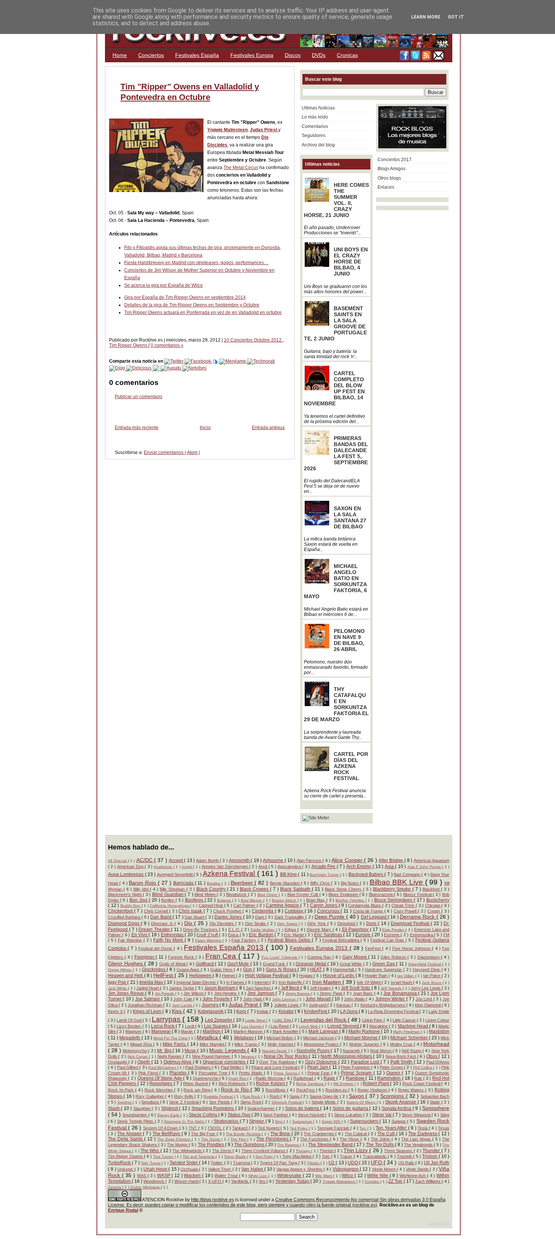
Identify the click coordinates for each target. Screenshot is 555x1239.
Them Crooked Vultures (264, 1150)
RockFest (306, 1090)
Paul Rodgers (198, 1067)
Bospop (224, 900)
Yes (263, 1181)
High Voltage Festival (267, 975)
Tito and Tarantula (199, 1156)
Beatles (214, 883)
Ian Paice (432, 975)
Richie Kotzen (271, 1083)
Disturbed (346, 923)
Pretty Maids (251, 1073)
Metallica (208, 1037)
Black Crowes (255, 889)
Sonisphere (435, 1108)
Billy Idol (141, 889)
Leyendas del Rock (324, 1020)
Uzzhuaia (189, 1169)
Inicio (205, 427)
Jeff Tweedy (391, 988)
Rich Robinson (233, 1083)
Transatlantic (375, 1156)
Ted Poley (299, 1128)
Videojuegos (346, 1169)
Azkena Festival (230, 873)
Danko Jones (228, 917)
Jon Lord (424, 999)
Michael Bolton (280, 1038)
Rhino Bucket (196, 1083)
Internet (262, 982)
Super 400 (332, 1121)
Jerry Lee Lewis (426, 988)
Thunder (431, 1150)
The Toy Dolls (380, 1144)
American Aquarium (431, 860)
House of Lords (339, 975)
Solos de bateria (302, 1108)
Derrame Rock (418, 917)
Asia (390, 866)
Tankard (240, 1128)
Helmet (229, 975)
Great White (351, 964)
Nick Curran (138, 1056)
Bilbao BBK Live (397, 882)
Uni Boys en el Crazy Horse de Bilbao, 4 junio (351, 261)
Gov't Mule (238, 964)
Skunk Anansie (401, 1102)
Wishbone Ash (413, 1175)
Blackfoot (431, 889)
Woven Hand (186, 1181)
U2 (332, 1162)
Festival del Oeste (156, 948)
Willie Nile (378, 1175)
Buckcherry (437, 900)
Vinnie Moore (384, 1169)
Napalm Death (275, 1051)
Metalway (244, 1037)
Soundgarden (135, 1115)
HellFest (163, 975)
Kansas (344, 1005)
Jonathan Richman (145, 1005)
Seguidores (313, 135)
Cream (434, 911)
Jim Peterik (165, 993)
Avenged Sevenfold (175, 874)
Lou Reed (280, 1026)
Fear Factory (244, 940)
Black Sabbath (296, 889)
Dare (260, 917)
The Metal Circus (241, 167)
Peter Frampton (356, 1067)
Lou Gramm (252, 1026)
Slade (435, 1102)
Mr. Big (165, 1050)
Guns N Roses (282, 969)
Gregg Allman (120, 970)
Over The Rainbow (277, 1062)
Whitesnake (290, 1175)
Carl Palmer (244, 905)
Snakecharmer (261, 1108)
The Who (150, 1150)
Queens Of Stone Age (160, 1078)
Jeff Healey (321, 988)
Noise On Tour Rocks (286, 1056)
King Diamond (428, 1005)
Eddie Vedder (263, 930)
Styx (279, 1121)
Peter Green (392, 1067)
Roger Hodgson (373, 1090)
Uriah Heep (156, 1169)
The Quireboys (249, 1144)
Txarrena (242, 1163)
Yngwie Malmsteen (227, 129)
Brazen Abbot (284, 900)
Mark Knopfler (286, 1031)
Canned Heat (211, 905)
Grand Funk (275, 964)
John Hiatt (253, 999)
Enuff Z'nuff (208, 935)
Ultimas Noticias (318, 108)
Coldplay (295, 911)
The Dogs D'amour (174, 1139)
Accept (176, 860)
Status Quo (239, 1114)
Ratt (418, 1078)
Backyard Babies (366, 874)
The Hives (350, 1139)
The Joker (381, 1139)
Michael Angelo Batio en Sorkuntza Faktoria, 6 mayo (335, 581)
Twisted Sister (184, 1162)
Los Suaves (216, 1026)
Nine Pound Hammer (212, 1056)
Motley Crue (402, 1044)
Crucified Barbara (125, 917)
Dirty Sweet (288, 924)
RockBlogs (276, 1090)
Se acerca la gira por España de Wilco (163, 285)
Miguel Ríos (141, 1044)
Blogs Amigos (391, 168)
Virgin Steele (418, 1169)
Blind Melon (205, 894)
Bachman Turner (325, 875)
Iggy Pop (117, 982)
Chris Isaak (191, 911)
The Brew (280, 1133)
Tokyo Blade (235, 1156)
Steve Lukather (348, 1115)
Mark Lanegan (323, 1031)
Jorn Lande (182, 1005)
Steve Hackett (311, 1115)
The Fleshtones (273, 1139)
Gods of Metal (173, 964)
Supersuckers (364, 1121)
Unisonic (125, 1169)
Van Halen (252, 1169)
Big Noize (350, 883)
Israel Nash (402, 982)
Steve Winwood (416, 1115)
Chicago (433, 905)
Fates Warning (208, 940)
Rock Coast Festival (421, 1083)
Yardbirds (240, 1181)
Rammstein (389, 1078)
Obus (432, 1056)
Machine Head (413, 1026)
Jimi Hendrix (226, 993)
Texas (443, 1128)
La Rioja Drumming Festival (394, 1011)
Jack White (118, 988)
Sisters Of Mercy (362, 1102)
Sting (444, 1115)
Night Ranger (170, 1056)
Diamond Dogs (124, 923)
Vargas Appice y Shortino (300, 1169)
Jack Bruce (432, 982)
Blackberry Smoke (392, 889)
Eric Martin (294, 935)
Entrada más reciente (137, 427)
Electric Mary (320, 929)
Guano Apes (189, 969)
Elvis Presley (393, 930)
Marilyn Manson (248, 1031)
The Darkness (423, 1133)
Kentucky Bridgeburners (383, 1005)
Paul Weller (232, 1067)
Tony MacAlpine (297, 1156)
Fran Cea (222, 956)
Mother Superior (364, 1044)
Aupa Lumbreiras (126, 874)
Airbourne (273, 860)
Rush (275, 1096)
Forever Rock (182, 957)
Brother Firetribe (350, 900)
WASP (164, 1175)
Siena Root (251, 1102)
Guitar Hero (221, 969)
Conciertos (151, 55)
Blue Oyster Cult (303, 894)
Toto (326, 1156)
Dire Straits (256, 923)
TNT (193, 1128)
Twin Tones (151, 1163)
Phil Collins (423, 1067)
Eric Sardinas (328, 934)
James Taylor (182, 988)
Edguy (291, 929)
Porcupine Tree (214, 1073)
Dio (189, 923)
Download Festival (411, 923)
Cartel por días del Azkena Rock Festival (351, 766)
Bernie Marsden (285, 883)
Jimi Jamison (261, 993)
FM (446, 935)
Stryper (257, 1121)
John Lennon (284, 999)
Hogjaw (306, 975)
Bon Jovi (139, 900)
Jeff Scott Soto (356, 988)
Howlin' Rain (376, 975)
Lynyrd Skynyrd (343, 1026)
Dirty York (317, 923)
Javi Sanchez (259, 988)
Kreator (287, 1011)
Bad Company (407, 874)
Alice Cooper (347, 860)
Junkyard (318, 1005)
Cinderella (263, 911)
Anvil (263, 866)
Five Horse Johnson (412, 948)
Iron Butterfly (291, 982)
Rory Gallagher (150, 1096)
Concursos (329, 911)
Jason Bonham (220, 988)
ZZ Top (395, 1181)
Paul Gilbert (128, 1067)
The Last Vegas (416, 1139)
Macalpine (379, 1026)
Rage (330, 1078)
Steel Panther (276, 1115)
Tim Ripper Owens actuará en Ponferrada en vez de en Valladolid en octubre (203, 312)
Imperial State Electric (196, 982)
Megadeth (130, 1037)
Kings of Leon (148, 1011)
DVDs (318, 55)
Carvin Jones (324, 905)
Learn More (425, 17)
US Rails (406, 1163)
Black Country (211, 889)
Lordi (190, 1026)
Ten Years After (392, 1128)
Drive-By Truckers (201, 929)
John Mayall (318, 999)
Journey (210, 1005)
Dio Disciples (222, 923)
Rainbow (355, 1078)
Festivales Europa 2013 (320, 948)
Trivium (430, 1156)
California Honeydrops (170, 905)
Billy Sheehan (173, 889)
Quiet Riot (237, 1078)
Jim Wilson (194, 993)
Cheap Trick (404, 905)
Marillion (212, 1031)
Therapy (303, 1151)
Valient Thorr (220, 1169)
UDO (353, 1162)
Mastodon (439, 1031)
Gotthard (205, 964)
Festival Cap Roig (387, 940)
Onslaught (118, 1062)
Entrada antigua (268, 427)
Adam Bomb (208, 860)
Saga (295, 1096)
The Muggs (178, 1144)
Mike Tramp (246, 1044)
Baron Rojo (143, 883)
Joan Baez (363, 993)
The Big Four (203, 1133)
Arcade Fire (324, 866)
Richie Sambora (310, 1084)
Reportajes (161, 1083)
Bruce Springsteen (394, 900)
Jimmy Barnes (298, 993)
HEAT (316, 969)
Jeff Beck (291, 988)
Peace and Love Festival (274, 1067)
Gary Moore (355, 957)
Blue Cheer (268, 895)
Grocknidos (154, 969)
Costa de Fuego (368, 911)
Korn (241, 1011)
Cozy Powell (406, 911)
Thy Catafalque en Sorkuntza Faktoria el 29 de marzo (336, 704)
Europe (363, 934)
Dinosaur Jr (162, 923)
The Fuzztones (315, 1139)
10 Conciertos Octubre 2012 (253, 340)
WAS (142, 1175)
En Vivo (140, 934)
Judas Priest (264, 129)
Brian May (316, 900)
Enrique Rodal (123, 1210)
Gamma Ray (320, 957)
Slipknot (170, 1108)
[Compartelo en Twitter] (174, 361)
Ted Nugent (269, 1128)
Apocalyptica (290, 866)
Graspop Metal (311, 964)
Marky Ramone (364, 1031)
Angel (187, 867)
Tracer (346, 1156)
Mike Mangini (212, 1044)
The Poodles (211, 1144)
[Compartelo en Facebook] (198, 361)
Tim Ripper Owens (128, 345)
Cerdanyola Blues (365, 905)
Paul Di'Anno (438, 1062)
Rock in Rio (235, 1090)
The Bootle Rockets (244, 1134)
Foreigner (145, 957)
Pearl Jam (318, 1067)
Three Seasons (398, 1150)
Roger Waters (411, 1090)
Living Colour (437, 1020)
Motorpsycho (135, 1050)
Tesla (423, 1128)
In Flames (235, 982)
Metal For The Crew (171, 1038)
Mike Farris (175, 1044)
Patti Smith (402, 1062)
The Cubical (356, 1133)
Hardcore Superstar (384, 969)
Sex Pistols (220, 1102)
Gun (248, 969)
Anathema (163, 867)
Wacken (193, 1175)
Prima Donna (286, 1073)
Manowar (161, 1031)
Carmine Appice (283, 905)
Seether (125, 1102)
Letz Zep (283, 1020)
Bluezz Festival (418, 894)
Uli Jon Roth (436, 1162)
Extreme (392, 935)
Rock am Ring (197, 1090)
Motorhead (436, 1044)
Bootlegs (195, 900)
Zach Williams (428, 1181)
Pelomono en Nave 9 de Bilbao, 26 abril (349, 640)
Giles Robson (394, 957)
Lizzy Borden (129, 1026)
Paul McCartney (162, 1067)
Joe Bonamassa (400, 993)
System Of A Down (161, 1128)
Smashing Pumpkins (213, 1108)
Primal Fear (319, 1073)
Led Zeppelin (219, 1020)
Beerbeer (243, 883)
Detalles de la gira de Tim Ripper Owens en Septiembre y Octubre (191, 305)
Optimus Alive (178, 1062)
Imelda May (151, 982)
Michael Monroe (361, 1037)
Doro (372, 923)
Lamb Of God (130, 1020)
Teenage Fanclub (333, 1128)
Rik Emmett (344, 1084)
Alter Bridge (391, 860)
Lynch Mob (309, 1026)
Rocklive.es (336, 1090)
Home (120, 55)
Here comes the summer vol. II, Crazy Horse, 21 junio (336, 200)
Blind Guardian (168, 894)
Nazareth (352, 1050)
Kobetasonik (211, 1011)
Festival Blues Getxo (290, 940)
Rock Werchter (159, 1090)
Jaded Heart (148, 988)
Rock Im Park (121, 1090)
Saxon (357, 1096)
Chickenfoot (121, 911)
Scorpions (392, 1096)
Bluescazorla (381, 894)
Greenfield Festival (425, 964)
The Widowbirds (187, 1150)
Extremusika (422, 935)
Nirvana (248, 1056)
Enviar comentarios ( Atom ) (172, 452)
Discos (293, 55)
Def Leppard (374, 917)
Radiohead (303, 1078)
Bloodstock (237, 894)
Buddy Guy (131, 905)
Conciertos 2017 (395, 159)
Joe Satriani (148, 999)
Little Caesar (405, 1020)
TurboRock (120, 1162)
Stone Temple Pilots (135, 1121)
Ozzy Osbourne (321, 1062)
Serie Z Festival (184, 1102)
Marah (187, 1031)
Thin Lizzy (356, 1150)
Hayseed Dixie (427, 969)
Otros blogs (389, 178)
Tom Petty (264, 1156)
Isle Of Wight (369, 982)
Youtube (372, 1181)
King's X (116, 1011)
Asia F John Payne (424, 867)
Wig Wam (324, 1176)
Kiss (177, 1011)
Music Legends (228, 1050)
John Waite (355, 999)
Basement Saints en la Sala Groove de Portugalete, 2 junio (335, 323)
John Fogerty (216, 999)
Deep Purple (330, 917)
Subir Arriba (438, 1223)
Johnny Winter (390, 999)
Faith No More (169, 940)
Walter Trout (226, 1175)
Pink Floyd (148, 1073)
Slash (114, 1108)
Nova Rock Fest (401, 1056)
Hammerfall (344, 969)
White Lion (258, 1176)
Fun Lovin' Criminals (280, 957)
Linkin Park (373, 1020)
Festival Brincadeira (341, 940)
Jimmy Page (331, 993)
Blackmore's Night (125, 894)
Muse (191, 1050)
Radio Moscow (270, 1078)
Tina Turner (163, 1156)
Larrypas (167, 1019)
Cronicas (347, 55)
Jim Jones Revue (126, 993)
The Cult (386, 1133)
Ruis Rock (251, 1096)
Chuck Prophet (227, 911)
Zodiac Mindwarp (145, 1187)
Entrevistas (173, 934)
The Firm (238, 1139)
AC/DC (145, 860)
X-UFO (215, 1181)
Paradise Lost (366, 1062)
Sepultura (150, 1102)
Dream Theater (155, 929)
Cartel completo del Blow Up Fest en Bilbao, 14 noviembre (334, 388)
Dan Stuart (195, 917)
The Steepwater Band (331, 1144)
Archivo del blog (318, 145)
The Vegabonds (419, 1144)
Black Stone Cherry (344, 889)
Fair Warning (130, 940)
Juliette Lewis (287, 1005)
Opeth (144, 1062)
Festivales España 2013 (225, 947)
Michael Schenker (409, 1037)
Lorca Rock (163, 1026)
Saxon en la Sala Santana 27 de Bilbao (350, 517)
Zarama (115, 1187)
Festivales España (197, 55)
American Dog (131, 866)
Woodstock (154, 1181)
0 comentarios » (167, 345)
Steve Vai (382, 1114)
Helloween (201, 975)
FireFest (373, 948)
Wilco (348, 1175)
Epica (233, 935)
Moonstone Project (322, 1044)
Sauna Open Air (325, 1096)
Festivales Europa (251, 55)
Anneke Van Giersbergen (225, 866)
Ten (363, 1128)
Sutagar (399, 1121)
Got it (456, 17)
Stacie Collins (203, 1114)
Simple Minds (324, 1102)
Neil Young (412, 1050)
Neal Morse (381, 1050)
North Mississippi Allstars (347, 1056)
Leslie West (255, 1020)
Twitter (217, 1163)
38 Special (118, 861)
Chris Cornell (156, 911)
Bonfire (168, 900)
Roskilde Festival (219, 1096)
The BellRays (167, 1133)
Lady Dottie (439, 1011)
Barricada (184, 883)
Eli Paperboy (356, 929)
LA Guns (349, 1011)
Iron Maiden (327, 982)
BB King (289, 874)
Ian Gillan (406, 976)
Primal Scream (357, 1073)
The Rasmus (288, 1145)
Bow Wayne (252, 900)
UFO (377, 1162)
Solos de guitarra (351, 1108)
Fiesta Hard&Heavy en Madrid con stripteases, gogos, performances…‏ (196, 262)
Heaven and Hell (126, 975)
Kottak (263, 1011)
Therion (327, 1150)
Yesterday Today (292, 1181)
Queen (394, 1073)
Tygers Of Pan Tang (279, 1163)
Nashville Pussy (314, 1050)
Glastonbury (429, 957)
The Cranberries (319, 1133)
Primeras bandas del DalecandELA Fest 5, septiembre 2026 (336, 453)
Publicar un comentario (138, 396)
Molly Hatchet (281, 1044)
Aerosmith (240, 860)
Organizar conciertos (225, 1062)
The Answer (130, 1133)
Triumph (405, 1156)
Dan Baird (161, 917)
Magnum (133, 1031)
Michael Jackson (319, 1038)
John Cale (183, 999)
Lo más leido (315, 117)
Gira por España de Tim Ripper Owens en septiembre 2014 (185, 297)
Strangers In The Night (184, 1121)
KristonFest (316, 1011)
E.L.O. (235, 929)
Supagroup (302, 1121)
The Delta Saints (126, 1139)
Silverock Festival (287, 1102)
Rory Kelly (184, 1096)
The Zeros (222, 1150)
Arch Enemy (359, 866)
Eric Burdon (261, 934)
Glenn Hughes (126, 963)
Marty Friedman (407, 1032)
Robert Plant (376, 1083)
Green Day (384, 964)
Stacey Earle (168, 1115)
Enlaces (386, 187)
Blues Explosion (343, 894)
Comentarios (315, 126)
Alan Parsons (310, 860)
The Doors (211, 1139)
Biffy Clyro (320, 883)
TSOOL (215, 1128)
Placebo (179, 1073)
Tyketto (314, 1163)
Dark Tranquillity (290, 917)
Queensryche (206, 1078)
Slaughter (142, 1108)
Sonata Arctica (397, 1108)
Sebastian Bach (435, 1096)
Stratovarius (226, 1121)
